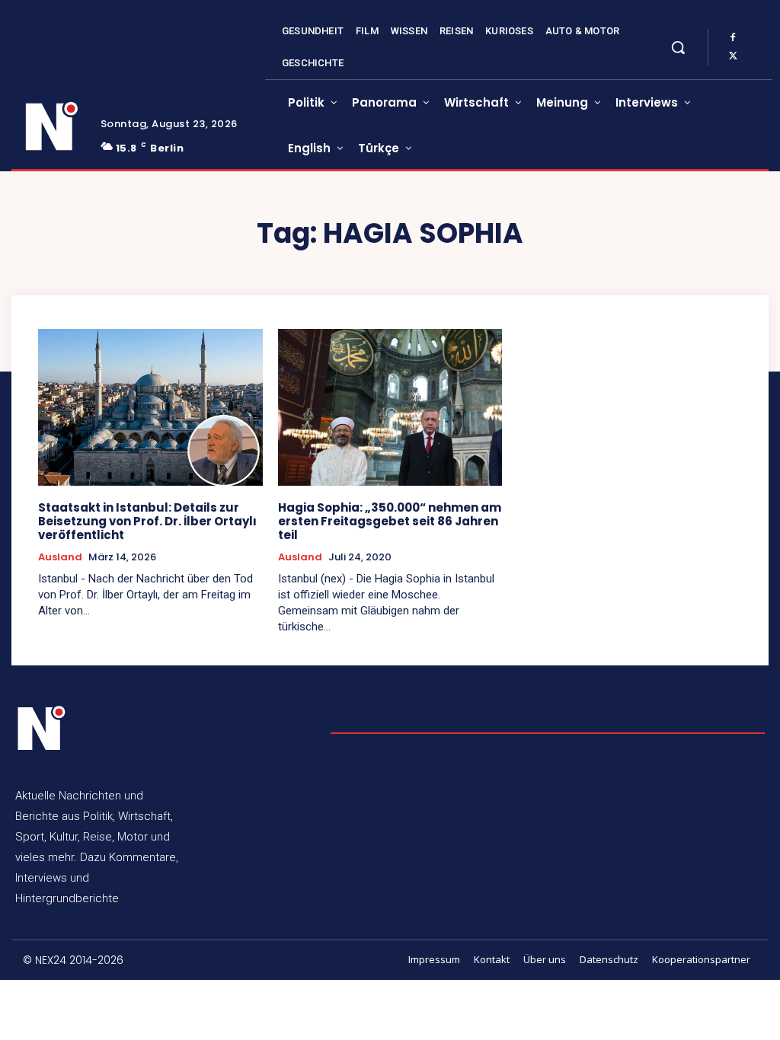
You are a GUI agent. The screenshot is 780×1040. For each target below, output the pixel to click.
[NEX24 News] (52, 126)
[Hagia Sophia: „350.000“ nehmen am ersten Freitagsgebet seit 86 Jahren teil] (390, 407)
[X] (733, 56)
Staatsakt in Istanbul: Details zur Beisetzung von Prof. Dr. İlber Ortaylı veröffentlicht (147, 521)
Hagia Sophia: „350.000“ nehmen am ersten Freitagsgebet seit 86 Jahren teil (389, 521)
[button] (678, 47)
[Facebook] (733, 38)
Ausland (60, 557)
